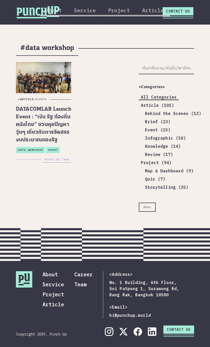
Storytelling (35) (166, 187)
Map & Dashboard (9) (169, 170)
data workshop (30, 150)
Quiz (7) (155, 179)
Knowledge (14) (163, 146)
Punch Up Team (57, 159)
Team (80, 284)
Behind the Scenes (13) (173, 113)
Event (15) (158, 129)
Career (83, 274)
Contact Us (178, 11)
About (54, 10)
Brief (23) (158, 121)
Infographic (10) (165, 138)
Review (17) (159, 154)
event (53, 150)
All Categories (159, 97)
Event (40, 99)
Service (85, 10)
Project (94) (156, 162)
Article (153, 10)
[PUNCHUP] (38, 11)
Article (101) (157, 105)
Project (119, 10)
